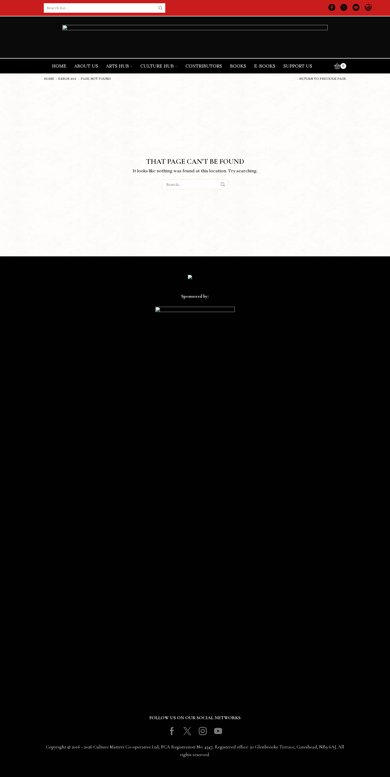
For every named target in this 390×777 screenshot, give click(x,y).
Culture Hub (157, 66)
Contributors (203, 66)
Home (59, 66)
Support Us (297, 66)
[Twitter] (343, 8)
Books (238, 66)
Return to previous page (322, 78)
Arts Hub (117, 66)
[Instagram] (368, 8)
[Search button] (160, 7)
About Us (86, 66)
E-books (264, 66)
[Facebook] (331, 8)
